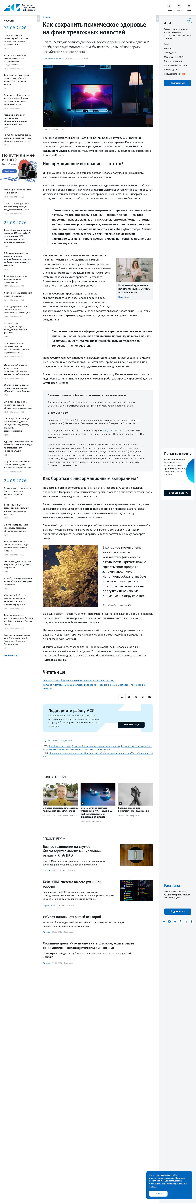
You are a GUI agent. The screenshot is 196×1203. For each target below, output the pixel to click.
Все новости (10, 655)
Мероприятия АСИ (173, 57)
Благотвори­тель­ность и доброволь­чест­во (73, 816)
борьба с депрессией (60, 746)
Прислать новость (173, 61)
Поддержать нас (172, 74)
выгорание (58, 749)
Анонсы (46, 932)
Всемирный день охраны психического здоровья (96, 746)
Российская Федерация (60, 740)
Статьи (47, 17)
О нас (167, 44)
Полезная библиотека (175, 65)
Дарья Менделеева (52, 58)
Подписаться (177, 83)
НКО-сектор (69, 870)
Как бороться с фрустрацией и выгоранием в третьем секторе (78, 680)
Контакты (169, 48)
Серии (46, 905)
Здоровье (69, 58)
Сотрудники (170, 52)
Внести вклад (131, 724)
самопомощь (103, 749)
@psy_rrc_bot (109, 430)
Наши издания (171, 69)
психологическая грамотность (80, 749)
